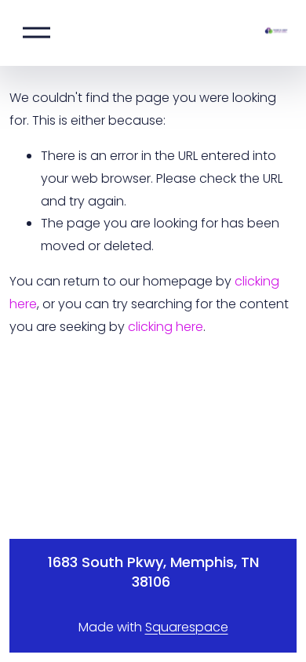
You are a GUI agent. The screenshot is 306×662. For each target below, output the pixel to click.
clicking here (165, 327)
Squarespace (186, 627)
